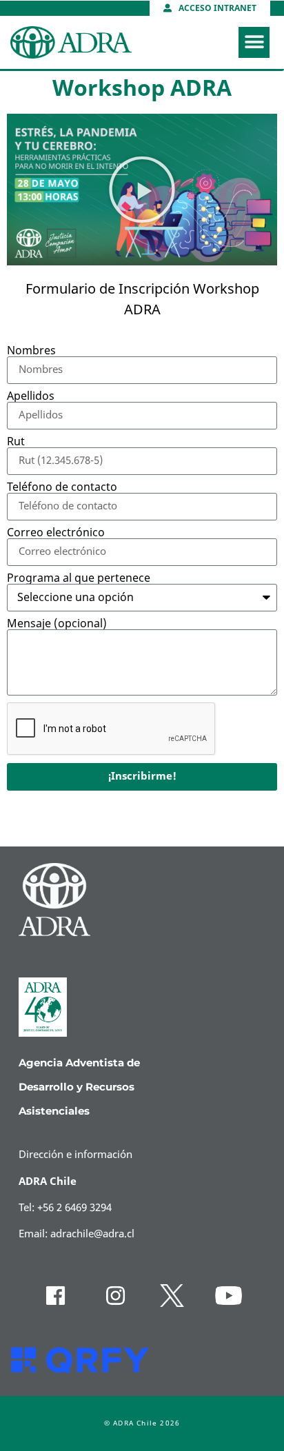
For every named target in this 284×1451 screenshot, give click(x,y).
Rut (16, 441)
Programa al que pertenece (78, 578)
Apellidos (30, 396)
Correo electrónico (56, 532)
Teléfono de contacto (62, 487)
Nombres (31, 350)
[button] (254, 42)
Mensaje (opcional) (57, 623)
